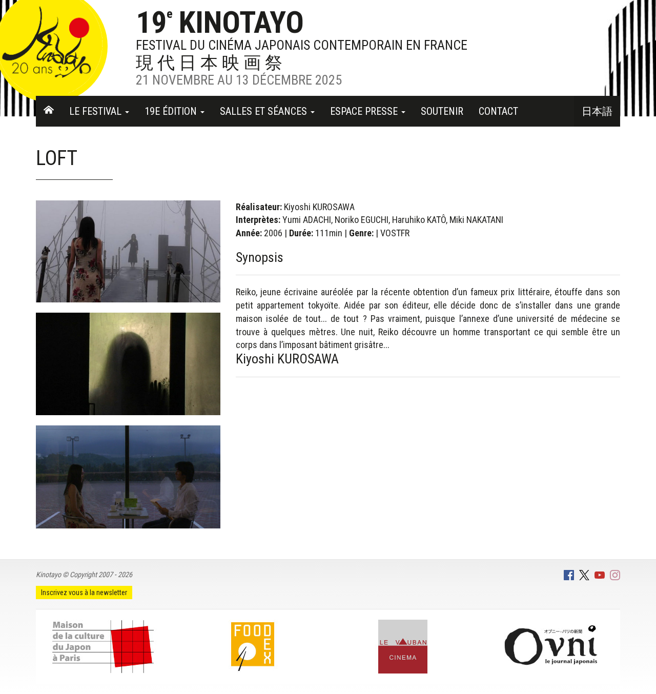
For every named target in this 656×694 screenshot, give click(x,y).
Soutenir (442, 111)
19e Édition (172, 111)
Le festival (96, 111)
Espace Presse (365, 111)
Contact (498, 111)
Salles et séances (265, 111)
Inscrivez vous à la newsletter (84, 592)
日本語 (597, 111)
